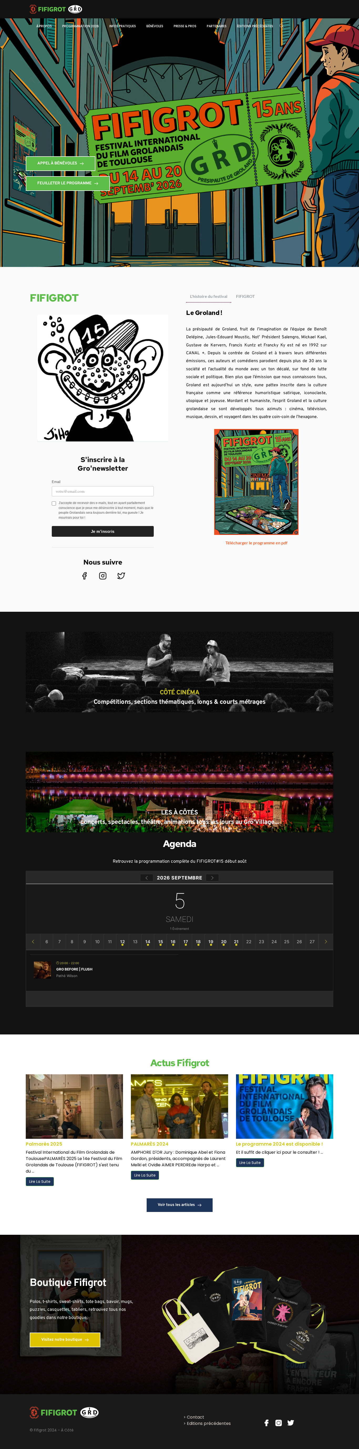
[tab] (208, 297)
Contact (195, 1417)
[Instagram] (103, 576)
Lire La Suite (39, 1181)
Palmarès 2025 (44, 1144)
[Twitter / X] (121, 576)
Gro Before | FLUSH (74, 969)
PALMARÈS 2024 (149, 1144)
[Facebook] (84, 576)
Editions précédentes (209, 1423)
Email (56, 482)
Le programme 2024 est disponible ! (279, 1144)
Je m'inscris (103, 531)
